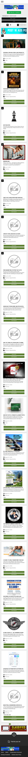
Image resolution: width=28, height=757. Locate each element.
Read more (14, 64)
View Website (14, 66)
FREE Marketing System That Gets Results (12, 270)
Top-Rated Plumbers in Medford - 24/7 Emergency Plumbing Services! (13, 523)
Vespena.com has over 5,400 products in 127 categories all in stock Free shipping (13, 52)
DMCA (6, 752)
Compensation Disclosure (16, 752)
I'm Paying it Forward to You (11, 88)
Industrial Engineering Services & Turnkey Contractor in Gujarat (12, 705)
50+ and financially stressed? (11, 451)
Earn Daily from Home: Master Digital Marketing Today (13, 306)
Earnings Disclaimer (5, 754)
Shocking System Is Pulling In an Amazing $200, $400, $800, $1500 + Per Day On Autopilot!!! (13, 596)
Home (2, 752)
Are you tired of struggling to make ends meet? (13, 342)
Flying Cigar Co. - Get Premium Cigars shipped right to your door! (13, 632)
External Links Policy (16, 754)
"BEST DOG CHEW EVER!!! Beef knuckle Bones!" (13, 197)
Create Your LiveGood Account (11, 233)
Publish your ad (15, 12)
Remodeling (6, 161)
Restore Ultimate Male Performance (13, 378)
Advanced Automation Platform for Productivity (13, 668)
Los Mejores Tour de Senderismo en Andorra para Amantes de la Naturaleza (13, 487)
